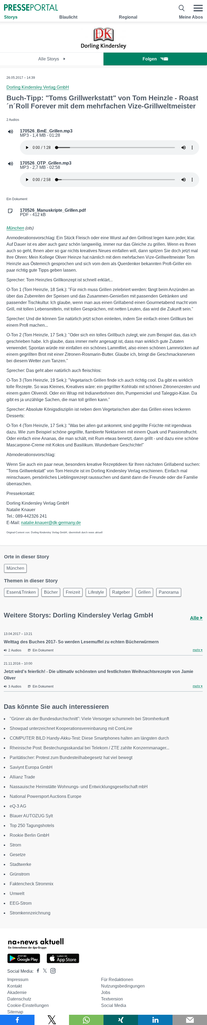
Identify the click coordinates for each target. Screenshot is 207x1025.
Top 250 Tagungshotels (32, 825)
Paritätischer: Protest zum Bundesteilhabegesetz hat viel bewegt (71, 757)
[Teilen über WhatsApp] (86, 1020)
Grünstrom (20, 874)
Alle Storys (49, 59)
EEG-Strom (21, 903)
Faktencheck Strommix (31, 884)
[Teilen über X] (51, 1020)
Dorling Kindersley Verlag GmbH (37, 87)
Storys (11, 17)
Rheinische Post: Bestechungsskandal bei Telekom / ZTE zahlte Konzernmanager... (89, 748)
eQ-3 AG (18, 806)
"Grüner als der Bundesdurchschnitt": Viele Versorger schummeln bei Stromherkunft (89, 718)
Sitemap (15, 1012)
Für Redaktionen (117, 979)
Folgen (150, 59)
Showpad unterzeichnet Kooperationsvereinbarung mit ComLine (71, 728)
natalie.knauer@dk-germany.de (51, 522)
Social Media (113, 1005)
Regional (128, 17)
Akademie (17, 992)
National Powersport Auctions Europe (45, 796)
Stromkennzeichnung (30, 913)
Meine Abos (191, 17)
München (15, 228)
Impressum (17, 979)
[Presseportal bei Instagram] (51, 970)
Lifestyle (96, 592)
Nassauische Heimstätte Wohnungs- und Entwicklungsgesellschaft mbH (79, 786)
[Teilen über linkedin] (155, 1020)
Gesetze (18, 854)
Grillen (144, 592)
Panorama (169, 592)
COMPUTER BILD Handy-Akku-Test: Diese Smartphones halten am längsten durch (89, 738)
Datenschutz (19, 999)
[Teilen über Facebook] (17, 1020)
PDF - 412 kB (53, 212)
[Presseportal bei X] (43, 971)
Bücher (51, 592)
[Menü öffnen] (198, 8)
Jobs (105, 992)
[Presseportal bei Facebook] (36, 971)
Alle (195, 618)
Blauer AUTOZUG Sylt (31, 816)
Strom (15, 845)
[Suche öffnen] (181, 8)
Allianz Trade (22, 777)
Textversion (112, 999)
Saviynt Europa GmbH (31, 767)
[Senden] (189, 1020)
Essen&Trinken (21, 592)
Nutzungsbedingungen (123, 986)
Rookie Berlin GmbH (29, 835)
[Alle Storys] (103, 47)
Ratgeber (121, 592)
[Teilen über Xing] (121, 1020)
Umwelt (17, 893)
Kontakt (14, 986)
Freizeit (73, 592)
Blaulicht (68, 17)
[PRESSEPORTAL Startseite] (31, 8)
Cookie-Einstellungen (28, 1005)
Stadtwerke (20, 864)
